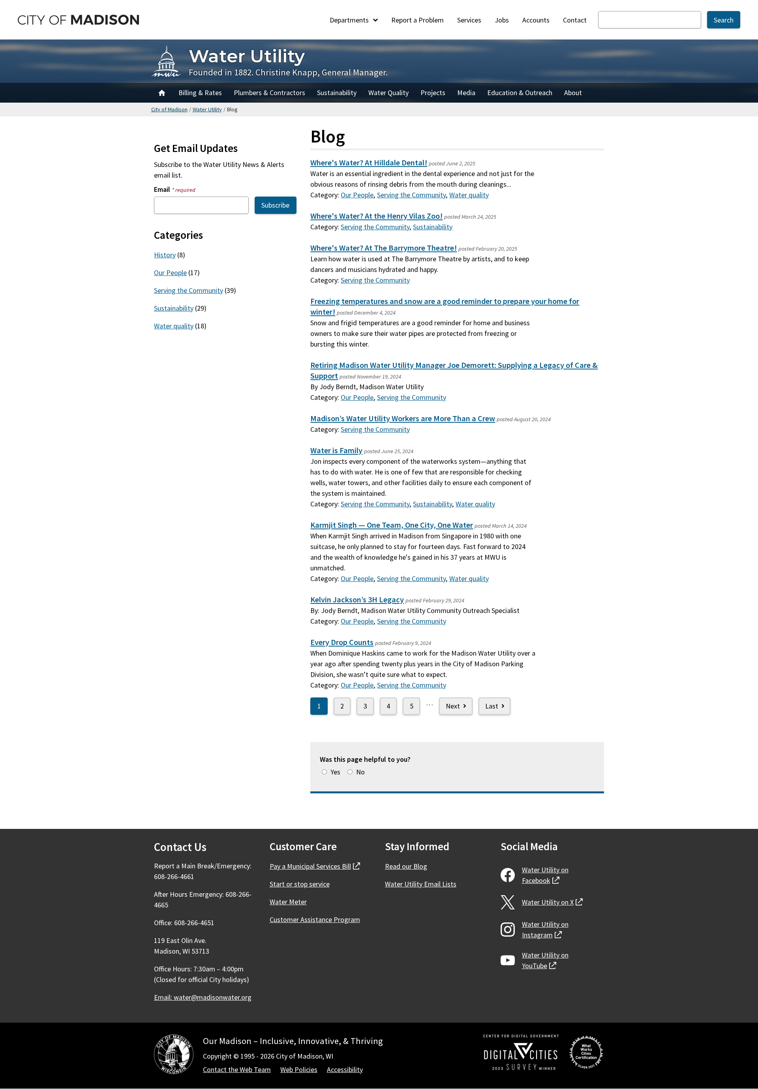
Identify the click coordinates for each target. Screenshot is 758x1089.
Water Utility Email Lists (420, 883)
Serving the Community (411, 194)
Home (162, 93)
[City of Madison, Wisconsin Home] (173, 1056)
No (360, 771)
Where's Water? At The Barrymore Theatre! (383, 248)
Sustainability (336, 92)
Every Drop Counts (341, 642)
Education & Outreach (519, 92)
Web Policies (298, 1069)
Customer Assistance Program (315, 919)
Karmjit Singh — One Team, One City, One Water (391, 525)
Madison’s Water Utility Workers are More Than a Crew (402, 418)
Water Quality (388, 92)
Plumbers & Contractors (269, 92)
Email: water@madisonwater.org (202, 997)
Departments (350, 19)
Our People (357, 194)
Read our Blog (406, 866)
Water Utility (247, 56)
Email (174, 189)
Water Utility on (545, 875)
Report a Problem (417, 19)
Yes (335, 771)
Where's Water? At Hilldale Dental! (368, 162)
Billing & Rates (200, 92)
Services (469, 19)
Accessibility (345, 1069)
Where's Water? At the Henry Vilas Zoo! (376, 216)
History (165, 254)
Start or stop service (300, 883)
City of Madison (169, 109)
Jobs (502, 19)
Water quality (469, 194)
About (573, 92)
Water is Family (336, 450)
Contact (575, 19)
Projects (432, 92)
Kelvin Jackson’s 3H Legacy (357, 599)
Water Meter (288, 901)
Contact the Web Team (237, 1069)
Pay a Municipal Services (315, 866)
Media (466, 92)
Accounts (536, 19)
